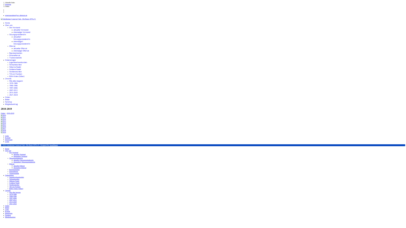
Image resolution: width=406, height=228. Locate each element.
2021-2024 (13, 95)
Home (7, 23)
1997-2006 (13, 88)
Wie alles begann (16, 81)
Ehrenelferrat (14, 55)
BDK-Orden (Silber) (16, 76)
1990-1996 (13, 85)
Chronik (8, 78)
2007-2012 (13, 90)
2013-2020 (13, 92)
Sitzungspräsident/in (17, 34)
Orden (7, 97)
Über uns (8, 25)
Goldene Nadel (15, 69)
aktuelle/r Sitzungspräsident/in (22, 38)
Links (7, 136)
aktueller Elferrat (20, 48)
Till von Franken (15, 74)
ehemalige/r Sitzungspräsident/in (22, 42)
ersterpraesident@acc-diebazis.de (16, 15)
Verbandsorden (15, 65)
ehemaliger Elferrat (21, 51)
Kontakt (7, 138)
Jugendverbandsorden (18, 62)
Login (7, 141)
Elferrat (12, 46)
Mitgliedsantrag (11, 104)
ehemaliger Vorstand (22, 32)
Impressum (8, 140)
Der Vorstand (14, 27)
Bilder (7, 99)
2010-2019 (10, 113)
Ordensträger (10, 60)
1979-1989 (13, 83)
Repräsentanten (15, 53)
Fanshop (8, 102)
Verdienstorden (15, 72)
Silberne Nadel (15, 67)
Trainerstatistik (15, 58)
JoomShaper (54, 145)
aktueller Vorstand (21, 30)
